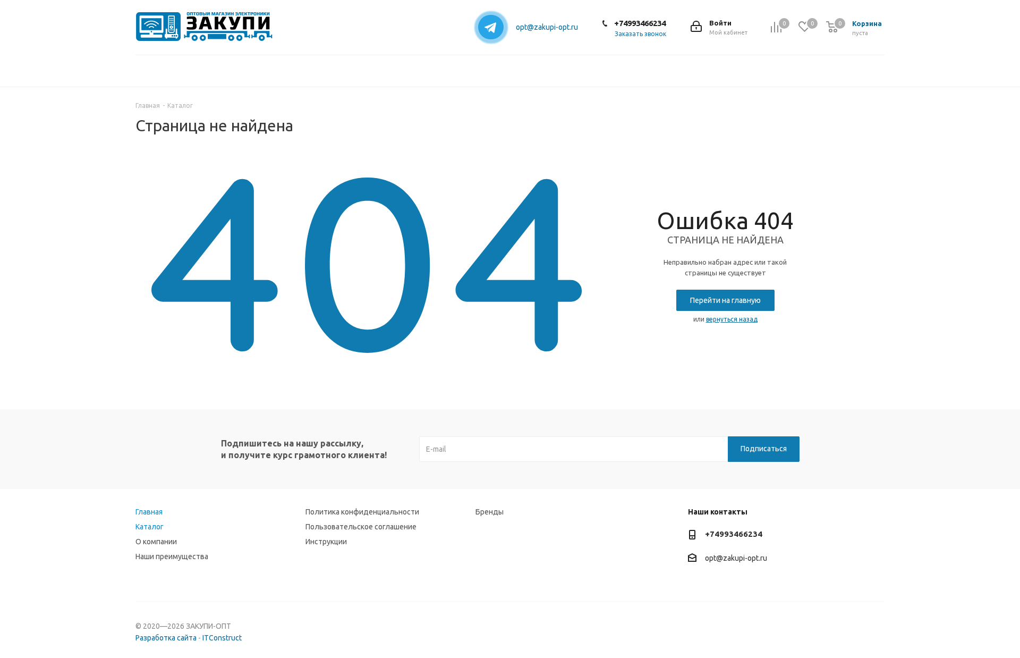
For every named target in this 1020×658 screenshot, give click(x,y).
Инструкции (326, 541)
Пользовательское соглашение (360, 526)
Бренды (489, 512)
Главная (149, 512)
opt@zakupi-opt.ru (547, 27)
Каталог (149, 526)
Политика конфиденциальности (362, 512)
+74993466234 (640, 23)
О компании (156, 541)
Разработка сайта (166, 638)
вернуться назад (732, 319)
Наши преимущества (171, 556)
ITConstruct (222, 638)
